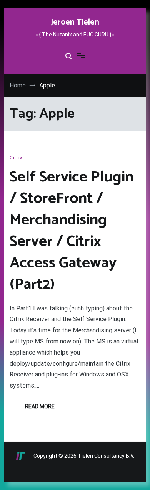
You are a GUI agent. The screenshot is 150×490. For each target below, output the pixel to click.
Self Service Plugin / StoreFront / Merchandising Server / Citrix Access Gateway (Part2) (71, 231)
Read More (40, 406)
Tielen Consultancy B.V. (106, 456)
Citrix (16, 157)
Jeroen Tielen (75, 22)
